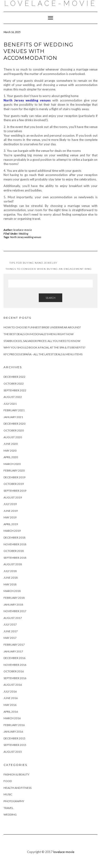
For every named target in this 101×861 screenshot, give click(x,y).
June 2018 (11, 577)
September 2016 (15, 678)
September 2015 (15, 745)
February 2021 (14, 410)
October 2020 (14, 430)
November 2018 (15, 544)
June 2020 (11, 443)
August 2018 (13, 564)
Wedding (23, 233)
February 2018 (14, 597)
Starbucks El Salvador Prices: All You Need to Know (42, 341)
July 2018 (10, 571)
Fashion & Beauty (16, 774)
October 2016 (14, 671)
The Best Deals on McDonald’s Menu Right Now (39, 334)
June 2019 (11, 511)
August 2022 (13, 397)
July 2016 (10, 691)
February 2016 (14, 725)
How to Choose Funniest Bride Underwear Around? (42, 327)
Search (50, 297)
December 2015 (14, 738)
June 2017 (11, 631)
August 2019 (13, 497)
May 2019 (10, 517)
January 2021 (13, 417)
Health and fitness (17, 788)
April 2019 (11, 524)
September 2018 (15, 557)
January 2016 (13, 731)
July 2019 (10, 504)
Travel (8, 808)
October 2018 (14, 551)
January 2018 (13, 604)
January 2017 (13, 651)
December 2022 (14, 376)
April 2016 (11, 711)
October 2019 (14, 484)
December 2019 (14, 477)
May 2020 (10, 450)
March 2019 (12, 530)
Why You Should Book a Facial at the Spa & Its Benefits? (44, 347)
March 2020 (12, 464)
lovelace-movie (22, 229)
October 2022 (14, 383)
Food (8, 781)
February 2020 (14, 470)
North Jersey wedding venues (25, 237)
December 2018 (14, 537)
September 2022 (15, 390)
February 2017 (14, 644)
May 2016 (10, 705)
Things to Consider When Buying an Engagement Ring (49, 268)
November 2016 (15, 664)
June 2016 (11, 698)
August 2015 (13, 751)
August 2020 (13, 437)
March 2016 (12, 718)
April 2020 (11, 457)
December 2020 (14, 423)
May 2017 (10, 638)
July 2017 (10, 624)
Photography (14, 801)
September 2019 (15, 490)
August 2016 (13, 684)
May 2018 (10, 584)
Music (8, 794)
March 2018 (12, 591)
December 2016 (14, 658)
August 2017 (13, 618)
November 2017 (15, 611)
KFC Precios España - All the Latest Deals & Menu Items (43, 354)
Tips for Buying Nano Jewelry (33, 262)
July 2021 (10, 403)
